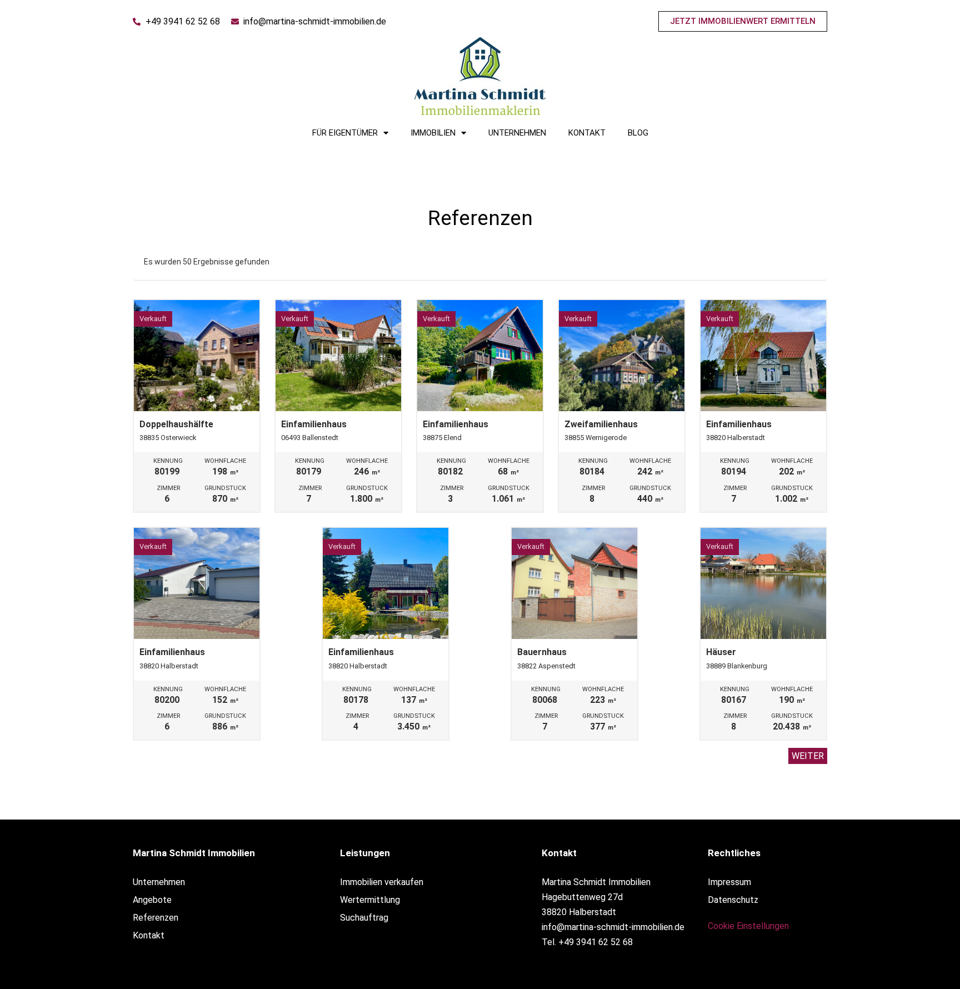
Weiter (808, 756)
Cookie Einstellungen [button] (748, 926)
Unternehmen (517, 133)
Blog (638, 133)
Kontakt (587, 133)
